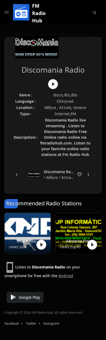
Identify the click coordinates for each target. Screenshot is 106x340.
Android (65, 275)
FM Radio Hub (39, 13)
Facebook (11, 323)
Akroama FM (77, 241)
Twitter (31, 323)
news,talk (17, 246)
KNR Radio (26, 241)
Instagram (51, 323)
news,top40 (70, 246)
